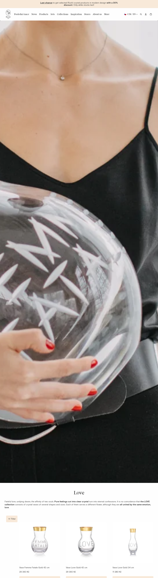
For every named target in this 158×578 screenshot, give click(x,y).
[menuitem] (107, 14)
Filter (13, 519)
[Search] (140, 14)
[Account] (145, 14)
